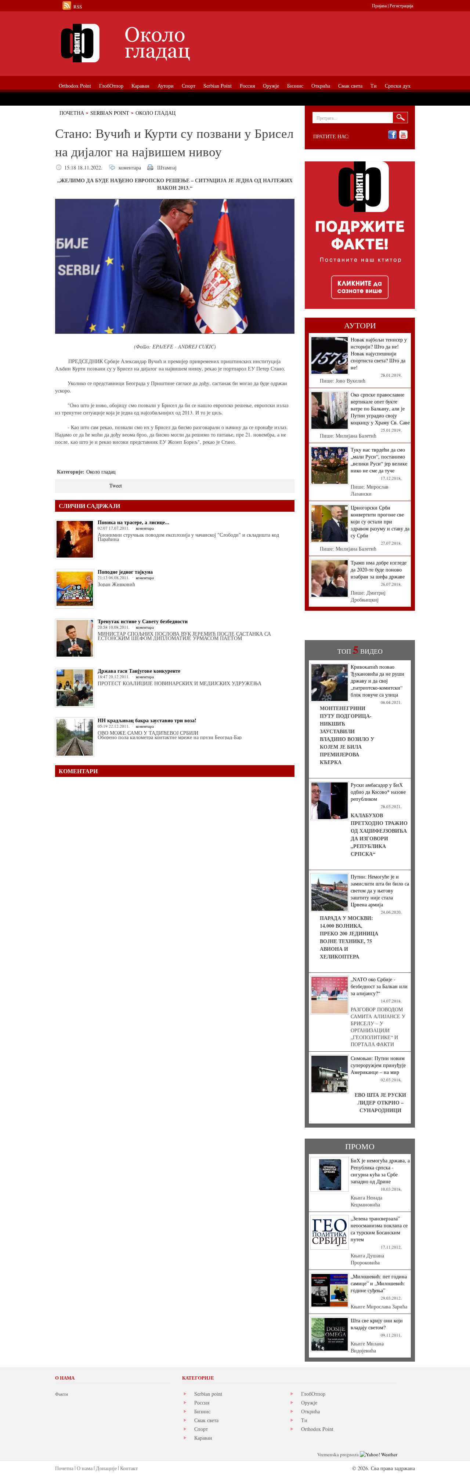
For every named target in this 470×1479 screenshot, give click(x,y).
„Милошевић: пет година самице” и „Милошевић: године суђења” (379, 1283)
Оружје (309, 1402)
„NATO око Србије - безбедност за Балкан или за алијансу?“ (379, 986)
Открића (310, 1411)
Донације (106, 1468)
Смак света (206, 1420)
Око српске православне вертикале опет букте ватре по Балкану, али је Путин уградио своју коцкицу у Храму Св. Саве (380, 408)
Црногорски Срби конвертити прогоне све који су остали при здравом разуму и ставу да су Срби (380, 521)
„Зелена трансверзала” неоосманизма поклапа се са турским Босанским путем (379, 1229)
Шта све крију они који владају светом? (377, 1324)
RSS (77, 6)
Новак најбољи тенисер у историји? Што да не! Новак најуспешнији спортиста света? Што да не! (379, 353)
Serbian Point (109, 112)
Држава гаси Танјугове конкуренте (139, 671)
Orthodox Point (317, 1428)
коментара (130, 167)
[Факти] (137, 43)
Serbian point (208, 1393)
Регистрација (401, 5)
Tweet (115, 485)
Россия (201, 1402)
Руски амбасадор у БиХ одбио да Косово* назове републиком (378, 791)
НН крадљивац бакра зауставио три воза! (147, 720)
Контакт (129, 1468)
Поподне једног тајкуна (125, 572)
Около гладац (155, 112)
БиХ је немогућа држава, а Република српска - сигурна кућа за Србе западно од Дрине (380, 1171)
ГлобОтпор (313, 1393)
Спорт (201, 1428)
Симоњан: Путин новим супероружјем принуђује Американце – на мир (378, 1065)
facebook (392, 134)
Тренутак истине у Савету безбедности (143, 621)
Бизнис (202, 1411)
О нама (85, 1468)
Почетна (71, 112)
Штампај (167, 167)
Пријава (379, 5)
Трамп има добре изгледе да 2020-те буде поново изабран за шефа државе (378, 569)
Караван (203, 1437)
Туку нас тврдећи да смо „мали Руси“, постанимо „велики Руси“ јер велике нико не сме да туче (379, 460)
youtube (403, 134)
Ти (304, 1420)
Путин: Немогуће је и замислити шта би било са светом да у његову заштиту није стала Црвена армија (380, 890)
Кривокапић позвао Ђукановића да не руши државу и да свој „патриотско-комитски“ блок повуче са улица (377, 680)
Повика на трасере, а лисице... (133, 522)
